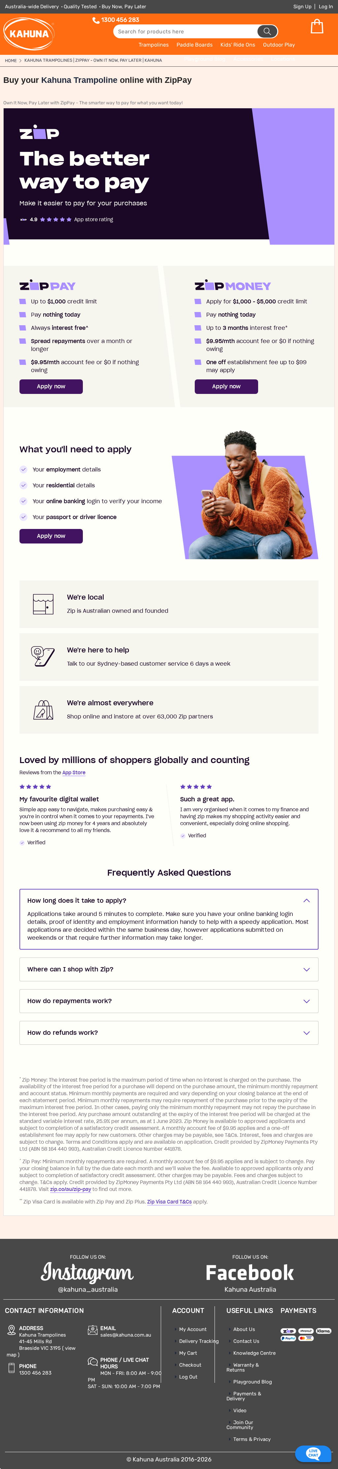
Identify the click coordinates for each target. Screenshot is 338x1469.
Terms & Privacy (252, 1439)
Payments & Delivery (243, 1396)
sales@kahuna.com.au (125, 1335)
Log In (326, 7)
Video (240, 1411)
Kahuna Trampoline (79, 80)
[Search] (267, 31)
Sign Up (302, 7)
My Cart (188, 1353)
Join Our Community (239, 1424)
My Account (193, 1329)
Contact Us (246, 1341)
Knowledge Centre (254, 1353)
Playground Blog (252, 1382)
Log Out (188, 1377)
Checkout (190, 1365)
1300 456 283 (120, 19)
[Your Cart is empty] (317, 26)
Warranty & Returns (242, 1367)
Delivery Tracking (199, 1341)
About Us (244, 1329)
